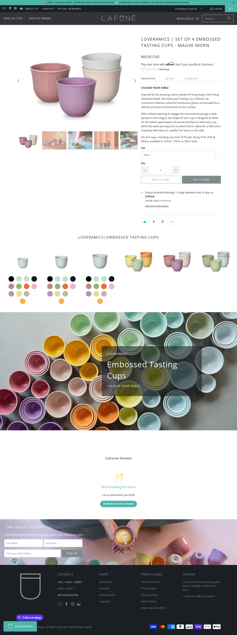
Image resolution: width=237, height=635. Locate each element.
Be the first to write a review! (118, 503)
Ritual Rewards (69, 8)
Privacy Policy (148, 588)
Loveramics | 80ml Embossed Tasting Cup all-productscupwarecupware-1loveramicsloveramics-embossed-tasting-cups (22, 260)
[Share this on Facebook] (154, 222)
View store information (157, 205)
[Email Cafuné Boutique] (4, 8)
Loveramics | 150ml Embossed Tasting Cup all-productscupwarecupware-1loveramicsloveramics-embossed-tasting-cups (61, 260)
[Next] (135, 80)
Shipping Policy (150, 595)
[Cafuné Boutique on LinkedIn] (21, 8)
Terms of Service (150, 582)
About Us (32, 8)
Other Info (191, 78)
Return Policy (148, 601)
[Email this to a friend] (172, 222)
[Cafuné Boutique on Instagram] (15, 8)
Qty (143, 163)
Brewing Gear (107, 595)
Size (143, 147)
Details (170, 78)
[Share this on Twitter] (145, 222)
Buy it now (201, 179)
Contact (48, 8)
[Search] (229, 18)
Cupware (104, 601)
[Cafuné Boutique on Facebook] (9, 8)
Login (218, 8)
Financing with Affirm (153, 608)
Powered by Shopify (80, 627)
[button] (14, 18)
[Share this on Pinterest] (163, 222)
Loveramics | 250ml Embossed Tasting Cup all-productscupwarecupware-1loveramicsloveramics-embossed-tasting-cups (100, 260)
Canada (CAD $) (186, 8)
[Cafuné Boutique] (118, 18)
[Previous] (19, 80)
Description (148, 78)
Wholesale (105, 582)
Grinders (104, 588)
